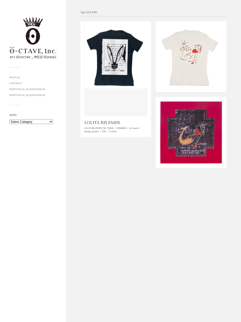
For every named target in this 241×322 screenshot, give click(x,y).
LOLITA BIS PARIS (102, 122)
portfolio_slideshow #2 (27, 95)
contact (15, 83)
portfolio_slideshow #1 (27, 89)
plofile (14, 77)
